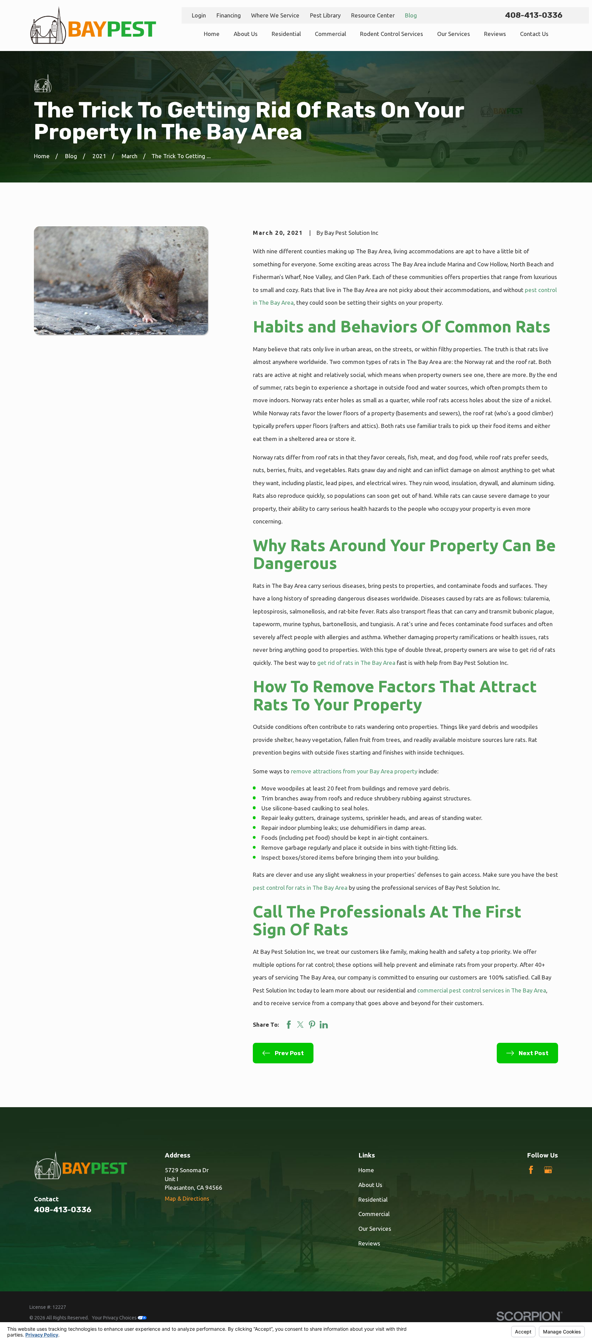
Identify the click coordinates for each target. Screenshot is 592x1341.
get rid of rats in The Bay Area (356, 662)
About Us (370, 1184)
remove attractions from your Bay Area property (354, 771)
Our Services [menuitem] (453, 33)
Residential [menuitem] (286, 33)
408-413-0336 (534, 15)
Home (366, 1170)
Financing (229, 15)
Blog (411, 15)
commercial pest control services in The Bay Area (481, 990)
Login (199, 15)
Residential (372, 1199)
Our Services (374, 1228)
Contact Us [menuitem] (534, 33)
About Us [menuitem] (246, 33)
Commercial (374, 1214)
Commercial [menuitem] (330, 33)
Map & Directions (187, 1198)
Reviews (369, 1243)
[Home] (93, 25)
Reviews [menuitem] (495, 33)
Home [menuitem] (212, 33)
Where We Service (275, 15)
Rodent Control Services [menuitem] (391, 33)
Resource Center (373, 15)
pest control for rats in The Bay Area (300, 887)
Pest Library (325, 15)
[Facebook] (531, 1170)
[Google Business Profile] (548, 1170)
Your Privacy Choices (115, 1317)
